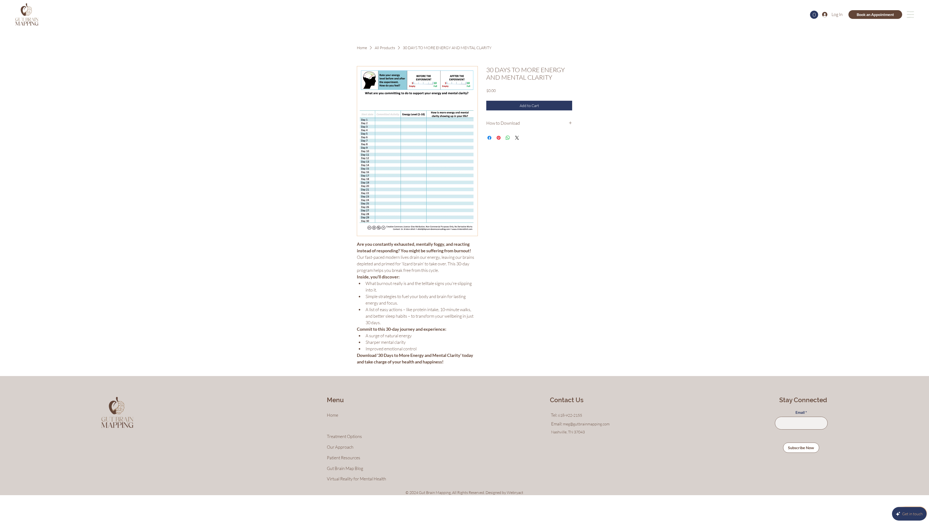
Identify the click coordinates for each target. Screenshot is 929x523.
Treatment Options (344, 436)
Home (332, 415)
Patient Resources (343, 457)
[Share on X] (517, 138)
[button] (814, 15)
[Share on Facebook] (489, 138)
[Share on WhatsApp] (508, 138)
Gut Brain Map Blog (345, 468)
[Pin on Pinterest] (499, 138)
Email (800, 412)
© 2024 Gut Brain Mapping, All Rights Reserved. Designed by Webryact (464, 492)
